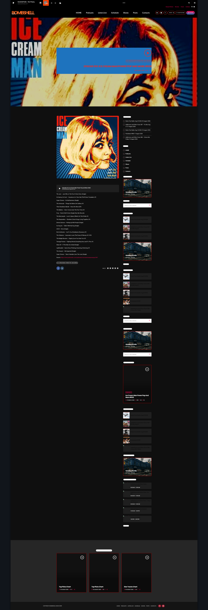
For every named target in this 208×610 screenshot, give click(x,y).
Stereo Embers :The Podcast (139, 509)
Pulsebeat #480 (130, 133)
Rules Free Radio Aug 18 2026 (134, 130)
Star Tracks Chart (130, 587)
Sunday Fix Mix (131, 192)
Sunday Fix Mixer (135, 517)
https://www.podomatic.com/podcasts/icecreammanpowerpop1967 (79, 257)
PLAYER (190, 12)
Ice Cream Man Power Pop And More (138, 61)
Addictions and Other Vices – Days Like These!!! (140, 501)
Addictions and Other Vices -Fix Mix (140, 493)
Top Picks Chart (65, 587)
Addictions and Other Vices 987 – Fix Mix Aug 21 (140, 228)
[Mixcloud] (192, 6)
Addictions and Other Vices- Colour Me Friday (139, 484)
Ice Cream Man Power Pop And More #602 (137, 396)
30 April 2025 (140, 70)
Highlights (128, 392)
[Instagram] (194, 6)
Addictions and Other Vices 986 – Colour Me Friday (141, 309)
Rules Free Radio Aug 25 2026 (134, 121)
